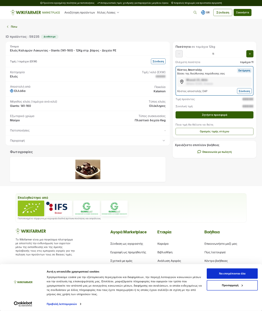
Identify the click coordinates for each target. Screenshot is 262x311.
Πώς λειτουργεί (215, 252)
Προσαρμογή (230, 285)
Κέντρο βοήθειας (216, 261)
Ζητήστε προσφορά (214, 114)
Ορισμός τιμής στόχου (214, 131)
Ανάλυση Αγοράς (169, 261)
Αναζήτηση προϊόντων (79, 12)
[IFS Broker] (59, 208)
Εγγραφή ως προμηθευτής (128, 252)
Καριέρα (163, 243)
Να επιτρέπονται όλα (232, 273)
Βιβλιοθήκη (165, 252)
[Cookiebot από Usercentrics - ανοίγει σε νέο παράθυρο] (23, 304)
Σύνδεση (222, 12)
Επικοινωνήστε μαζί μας (220, 243)
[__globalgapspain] (114, 208)
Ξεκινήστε (242, 12)
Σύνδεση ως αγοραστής (126, 243)
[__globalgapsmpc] (86, 208)
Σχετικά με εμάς (121, 261)
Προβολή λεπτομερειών (62, 303)
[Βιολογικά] (31, 208)
